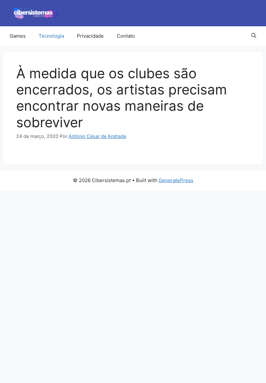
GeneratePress (176, 180)
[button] (254, 36)
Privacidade (90, 36)
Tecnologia (51, 36)
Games (18, 36)
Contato (126, 36)
